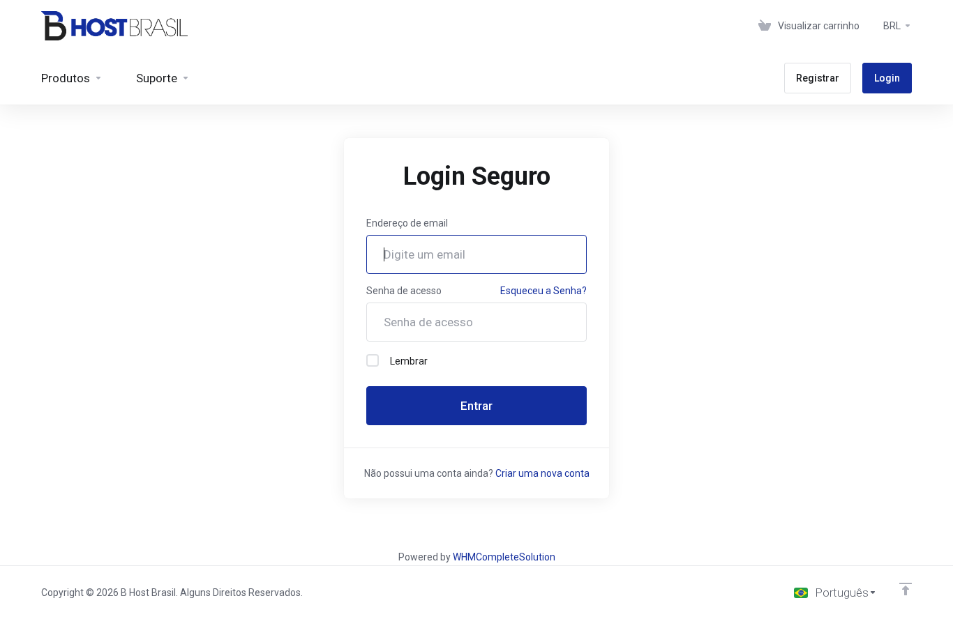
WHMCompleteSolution (504, 557)
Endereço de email (407, 223)
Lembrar (409, 361)
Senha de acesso (404, 290)
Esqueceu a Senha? (543, 290)
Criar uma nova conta (542, 473)
